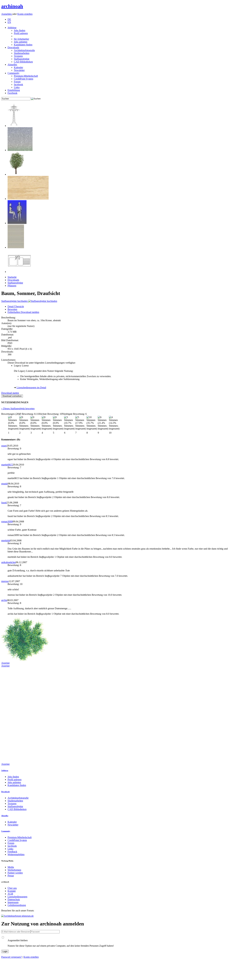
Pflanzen (12, 285)
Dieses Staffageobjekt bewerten (18, 408)
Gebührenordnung (17, 905)
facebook (18, 84)
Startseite (12, 277)
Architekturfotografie (24, 50)
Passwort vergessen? (11, 957)
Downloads (13, 47)
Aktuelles (12, 64)
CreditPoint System (23, 78)
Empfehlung (14, 90)
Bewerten (12, 309)
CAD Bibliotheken (23, 61)
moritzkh (5, 540)
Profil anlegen (21, 33)
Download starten (10, 393)
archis (4, 600)
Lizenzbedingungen (17, 896)
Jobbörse (12, 27)
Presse (11, 875)
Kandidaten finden (23, 44)
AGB (10, 893)
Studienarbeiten (21, 53)
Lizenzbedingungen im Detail (31, 387)
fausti (4, 502)
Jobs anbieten (20, 41)
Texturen (18, 56)
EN (9, 22)
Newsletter (19, 70)
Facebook (12, 93)
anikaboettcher (8, 562)
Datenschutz (14, 899)
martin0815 (7, 464)
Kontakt (12, 891)
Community (13, 73)
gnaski (4, 483)
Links (17, 87)
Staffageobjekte (21, 59)
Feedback (12, 851)
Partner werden (15, 872)
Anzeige (5, 663)
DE (9, 19)
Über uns (12, 888)
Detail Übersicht (16, 306)
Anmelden (6, 14)
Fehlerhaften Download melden (23, 312)
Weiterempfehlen (16, 854)
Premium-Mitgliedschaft (26, 76)
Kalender (18, 67)
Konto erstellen (25, 14)
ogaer (4, 445)
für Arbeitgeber (21, 39)
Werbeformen (14, 870)
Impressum (13, 902)
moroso (5, 581)
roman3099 (7, 521)
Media (11, 867)
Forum (17, 81)
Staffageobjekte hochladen (14, 301)
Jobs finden (19, 30)
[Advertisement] (14, 714)
